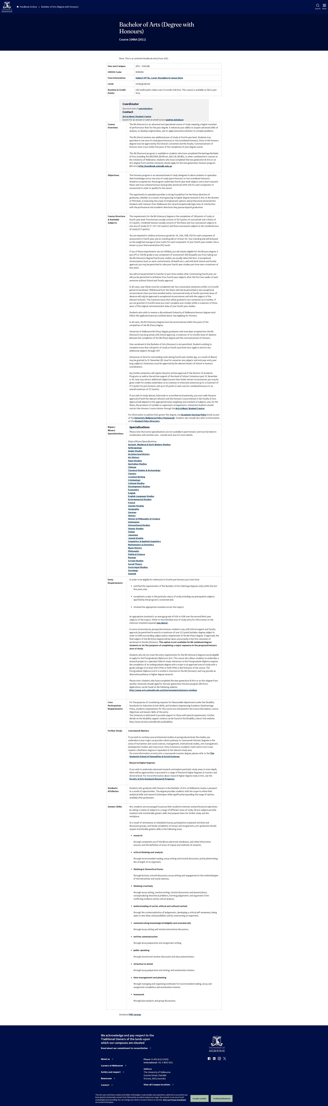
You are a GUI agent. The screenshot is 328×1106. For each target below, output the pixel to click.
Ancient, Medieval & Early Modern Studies (149, 444)
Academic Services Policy (194, 414)
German (132, 512)
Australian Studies (137, 463)
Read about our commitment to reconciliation (124, 1048)
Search (317, 8)
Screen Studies (135, 560)
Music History (135, 547)
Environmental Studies (139, 499)
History (132, 515)
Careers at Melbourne (112, 1065)
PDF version (135, 1014)
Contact (105, 1085)
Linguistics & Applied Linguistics (144, 541)
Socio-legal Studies (138, 567)
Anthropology (135, 447)
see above (162, 622)
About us (105, 1059)
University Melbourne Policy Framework (154, 417)
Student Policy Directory (147, 421)
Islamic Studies (136, 528)
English (131, 493)
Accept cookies (199, 1098)
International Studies (139, 525)
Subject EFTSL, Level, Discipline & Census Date (159, 77)
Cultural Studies (136, 483)
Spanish (132, 573)
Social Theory (135, 564)
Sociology (133, 570)
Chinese (132, 467)
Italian (131, 531)
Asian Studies (135, 460)
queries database (174, 119)
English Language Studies (141, 496)
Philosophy (133, 551)
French (131, 502)
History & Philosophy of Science (144, 518)
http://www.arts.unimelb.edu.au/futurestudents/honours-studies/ (163, 690)
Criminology (134, 480)
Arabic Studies (135, 450)
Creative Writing (136, 476)
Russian (132, 557)
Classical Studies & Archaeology (144, 470)
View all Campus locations (157, 1084)
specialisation (145, 108)
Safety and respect (111, 1072)
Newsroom (106, 1078)
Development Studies (139, 486)
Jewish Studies (135, 538)
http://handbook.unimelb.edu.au (155, 166)
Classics (132, 473)
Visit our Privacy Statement (174, 1100)
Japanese (133, 534)
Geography (133, 509)
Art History (133, 457)
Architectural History (139, 454)
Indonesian (133, 522)
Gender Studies (136, 505)
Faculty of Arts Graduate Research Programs (151, 778)
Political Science (136, 554)
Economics (133, 489)
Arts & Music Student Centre (136, 116)
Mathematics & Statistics (141, 544)
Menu (324, 8)
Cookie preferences (221, 1098)
